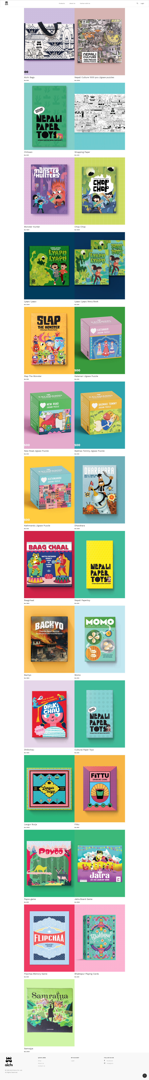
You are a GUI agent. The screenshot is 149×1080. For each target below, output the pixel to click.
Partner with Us (85, 3)
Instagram (110, 1063)
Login (142, 3)
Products (62, 3)
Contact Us (41, 1066)
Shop (39, 1061)
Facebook (110, 1061)
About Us (72, 3)
